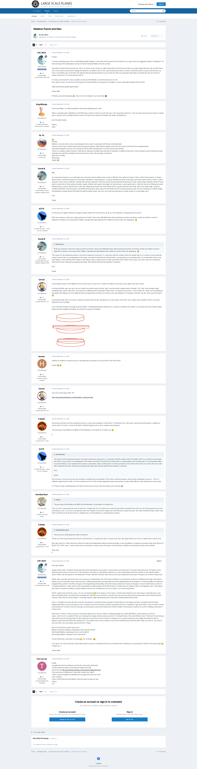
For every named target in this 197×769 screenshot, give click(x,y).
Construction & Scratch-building (65, 37)
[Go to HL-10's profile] (42, 142)
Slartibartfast (42, 494)
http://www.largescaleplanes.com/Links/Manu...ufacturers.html (72, 397)
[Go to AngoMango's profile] (42, 111)
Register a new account (67, 719)
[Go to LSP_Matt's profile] (35, 36)
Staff (49, 16)
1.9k (42, 374)
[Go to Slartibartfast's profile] (42, 501)
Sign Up (161, 4)
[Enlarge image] (74, 96)
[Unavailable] (71, 329)
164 (42, 512)
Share (145, 36)
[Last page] (45, 45)
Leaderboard (71, 16)
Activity (55, 11)
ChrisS (42, 280)
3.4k (42, 297)
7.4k (42, 73)
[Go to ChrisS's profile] (42, 286)
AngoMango (41, 104)
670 (42, 153)
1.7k (42, 226)
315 (42, 677)
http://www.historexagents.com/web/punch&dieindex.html (81, 670)
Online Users (59, 16)
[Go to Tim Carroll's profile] (42, 666)
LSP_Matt (44, 35)
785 (42, 122)
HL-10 (41, 135)
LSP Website (37, 11)
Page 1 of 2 (53, 45)
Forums (34, 16)
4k (43, 437)
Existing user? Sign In (146, 4)
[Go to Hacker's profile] (42, 363)
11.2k (42, 186)
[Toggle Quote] (55, 244)
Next (41, 45)
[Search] (163, 11)
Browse (47, 11)
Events (43, 16)
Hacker (41, 356)
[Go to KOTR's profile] (42, 216)
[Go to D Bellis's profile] (42, 426)
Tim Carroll (41, 659)
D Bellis (41, 419)
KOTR (41, 209)
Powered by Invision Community (98, 766)
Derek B (41, 169)
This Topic (155, 11)
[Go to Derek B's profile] (42, 175)
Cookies (98, 763)
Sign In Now (129, 719)
